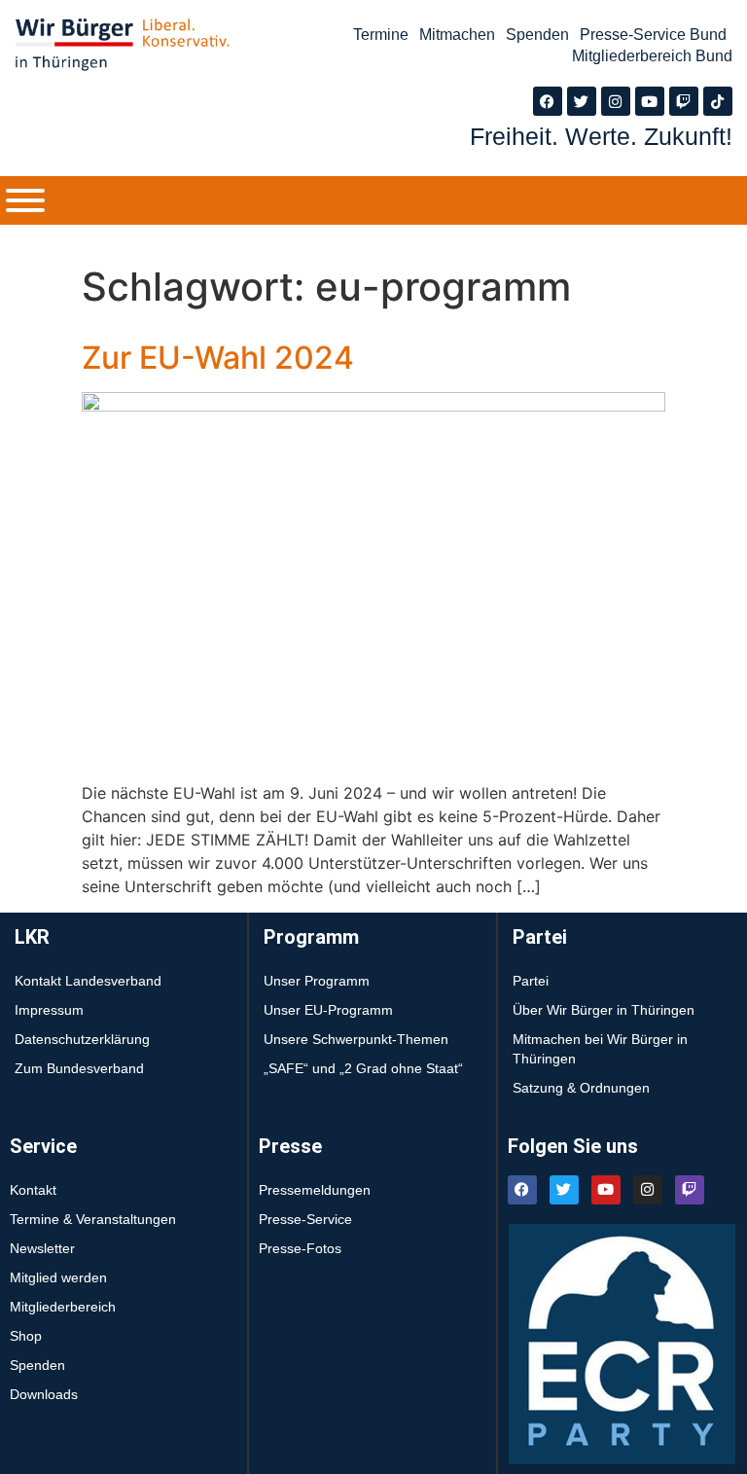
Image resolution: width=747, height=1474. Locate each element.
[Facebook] (547, 101)
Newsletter (42, 1248)
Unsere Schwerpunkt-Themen (356, 1039)
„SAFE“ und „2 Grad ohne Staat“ (363, 1068)
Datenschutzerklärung (82, 1039)
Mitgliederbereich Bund (652, 56)
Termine (381, 34)
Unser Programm (317, 981)
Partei (531, 981)
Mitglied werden (58, 1277)
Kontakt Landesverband (88, 981)
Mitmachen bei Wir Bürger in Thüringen (600, 1048)
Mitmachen (457, 34)
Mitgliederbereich (63, 1306)
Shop (26, 1336)
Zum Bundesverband (79, 1068)
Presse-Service (305, 1219)
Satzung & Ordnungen (581, 1088)
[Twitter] (581, 101)
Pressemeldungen (315, 1190)
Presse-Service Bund (653, 34)
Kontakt (33, 1190)
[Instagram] (615, 101)
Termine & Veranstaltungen (93, 1219)
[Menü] (25, 200)
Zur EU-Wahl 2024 (218, 358)
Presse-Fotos (300, 1248)
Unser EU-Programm (328, 1010)
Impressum (49, 1010)
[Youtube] (649, 101)
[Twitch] (683, 101)
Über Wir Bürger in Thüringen (603, 1010)
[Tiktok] (717, 101)
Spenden (537, 34)
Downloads (44, 1394)
